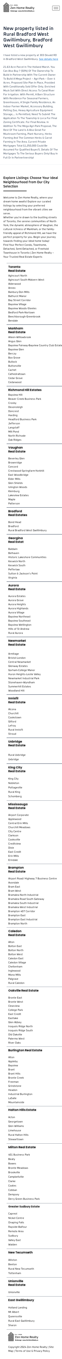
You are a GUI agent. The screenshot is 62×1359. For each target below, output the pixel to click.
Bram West (14, 891)
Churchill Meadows (19, 827)
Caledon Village (17, 962)
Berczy (12, 353)
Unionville (14, 1292)
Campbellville (16, 1177)
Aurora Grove (16, 600)
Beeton (12, 1264)
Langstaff (14, 427)
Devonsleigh (15, 407)
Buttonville (14, 366)
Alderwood (14, 284)
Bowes (12, 1163)
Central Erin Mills (18, 823)
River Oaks (14, 1043)
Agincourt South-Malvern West (26, 280)
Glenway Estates (18, 666)
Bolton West (15, 954)
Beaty (11, 1159)
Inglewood (14, 971)
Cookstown (14, 717)
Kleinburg (14, 491)
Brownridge (15, 462)
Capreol (12, 1213)
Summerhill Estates (19, 686)
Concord (13, 467)
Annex (12, 288)
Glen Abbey (14, 1022)
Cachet (12, 370)
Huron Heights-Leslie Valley (24, 674)
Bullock (12, 362)
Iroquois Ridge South (20, 1030)
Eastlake (13, 1018)
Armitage (13, 654)
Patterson (14, 503)
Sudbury (13, 1236)
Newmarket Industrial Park (23, 678)
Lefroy (12, 726)
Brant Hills (14, 1074)
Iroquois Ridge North (20, 1026)
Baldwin (13, 549)
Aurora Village (16, 612)
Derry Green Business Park (24, 1199)
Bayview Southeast (19, 621)
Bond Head (14, 522)
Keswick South (16, 565)
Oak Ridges (14, 440)
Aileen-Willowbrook (19, 337)
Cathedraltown (16, 374)
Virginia (12, 578)
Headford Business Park (22, 419)
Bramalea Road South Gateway (26, 899)
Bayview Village (17, 304)
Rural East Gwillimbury (21, 1321)
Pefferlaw (14, 569)
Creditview (14, 844)
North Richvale (17, 436)
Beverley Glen (16, 458)
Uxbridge (13, 759)
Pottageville (15, 787)
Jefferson (14, 423)
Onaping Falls (16, 1222)
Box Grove (14, 358)
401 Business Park (19, 1155)
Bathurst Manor (17, 296)
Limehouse (14, 1130)
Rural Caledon (16, 983)
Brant (11, 1069)
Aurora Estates (17, 596)
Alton (11, 942)
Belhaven (13, 553)
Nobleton (13, 783)
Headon (12, 1090)
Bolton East (15, 946)
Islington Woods (17, 487)
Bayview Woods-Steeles (22, 308)
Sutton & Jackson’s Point (23, 573)
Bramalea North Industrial (23, 895)
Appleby (13, 1061)
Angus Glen (14, 341)
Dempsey (13, 1194)
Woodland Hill (16, 690)
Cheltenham (15, 966)
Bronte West (15, 1002)
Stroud (12, 734)
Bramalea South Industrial (23, 903)
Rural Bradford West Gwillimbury (27, 530)
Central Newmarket (19, 662)
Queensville (15, 1316)
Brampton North (17, 923)
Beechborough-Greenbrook (24, 316)
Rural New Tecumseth (21, 1269)
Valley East (14, 1240)
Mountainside (16, 1102)
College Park (15, 1010)
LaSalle (12, 1098)
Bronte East (15, 998)
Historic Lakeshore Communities (27, 557)
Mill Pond (13, 432)
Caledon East (15, 958)
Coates (12, 1186)
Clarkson (13, 835)
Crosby (12, 403)
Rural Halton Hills (18, 1135)
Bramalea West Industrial (23, 907)
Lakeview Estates (18, 495)
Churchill (13, 713)
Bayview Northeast (19, 616)
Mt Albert (13, 1312)
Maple (11, 499)
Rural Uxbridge (17, 755)
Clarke (12, 1181)
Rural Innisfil (15, 730)
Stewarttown (15, 1139)
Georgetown (15, 1121)
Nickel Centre (16, 1218)
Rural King (14, 792)
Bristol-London (17, 658)
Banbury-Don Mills (19, 292)
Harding (13, 415)
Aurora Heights (17, 604)
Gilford (12, 721)
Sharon (12, 1325)
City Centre (14, 831)
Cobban (12, 1190)
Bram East (14, 887)
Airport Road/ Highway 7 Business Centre (32, 878)
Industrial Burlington (20, 1094)
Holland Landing (17, 1307)
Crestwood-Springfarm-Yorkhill (26, 471)
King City (13, 779)
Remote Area (15, 1231)
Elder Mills (14, 479)
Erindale (13, 860)
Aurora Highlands (18, 608)
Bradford (13, 526)
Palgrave (13, 979)
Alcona (12, 709)
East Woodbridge (18, 475)
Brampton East (17, 915)
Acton (11, 1117)
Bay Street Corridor (19, 300)
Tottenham (14, 1273)
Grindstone (14, 1086)
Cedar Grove (15, 378)
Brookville (14, 1172)
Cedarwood (14, 382)
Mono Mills (14, 975)
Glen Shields (15, 483)
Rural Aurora (15, 633)
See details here (48, 59)
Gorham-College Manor (21, 670)
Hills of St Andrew (18, 629)
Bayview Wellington (19, 625)
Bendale (13, 321)
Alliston (12, 1260)
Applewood (14, 819)
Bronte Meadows (18, 1168)
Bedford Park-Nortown (21, 312)
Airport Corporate (18, 815)
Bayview (13, 1065)
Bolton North (15, 950)
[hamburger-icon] (56, 8)
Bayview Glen (16, 349)
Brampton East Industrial (22, 919)
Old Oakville (15, 1034)
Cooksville (14, 839)
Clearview (14, 1006)
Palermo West (16, 1039)
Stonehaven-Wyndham (21, 682)
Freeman (13, 1082)
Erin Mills (13, 856)
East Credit (14, 852)
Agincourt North (17, 276)
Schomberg (15, 796)
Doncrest (13, 411)
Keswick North (16, 561)
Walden (12, 1244)
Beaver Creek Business (21, 399)
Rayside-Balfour (17, 1227)
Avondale (13, 883)
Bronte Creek (16, 1078)
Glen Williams (16, 1126)
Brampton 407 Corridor (21, 911)
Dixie (11, 848)
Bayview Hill (15, 395)
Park (38, 399)
